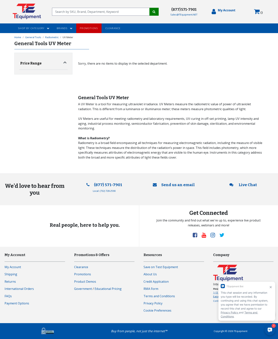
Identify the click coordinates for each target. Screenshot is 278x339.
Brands (62, 28)
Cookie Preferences (157, 310)
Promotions (89, 28)
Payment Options (17, 303)
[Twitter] (221, 234)
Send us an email (178, 185)
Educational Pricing (108, 289)
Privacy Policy (153, 303)
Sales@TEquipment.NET (183, 14)
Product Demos (85, 281)
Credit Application (156, 281)
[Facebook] (196, 234)
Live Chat (247, 185)
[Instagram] (214, 234)
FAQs (8, 296)
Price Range (31, 63)
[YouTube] (205, 234)
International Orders (19, 289)
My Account (13, 267)
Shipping (11, 274)
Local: (104, 191)
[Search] (154, 12)
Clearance (113, 28)
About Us (150, 274)
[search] (100, 12)
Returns (10, 281)
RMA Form (151, 289)
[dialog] (223, 11)
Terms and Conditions (159, 296)
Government (83, 289)
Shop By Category (31, 28)
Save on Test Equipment (161, 267)
